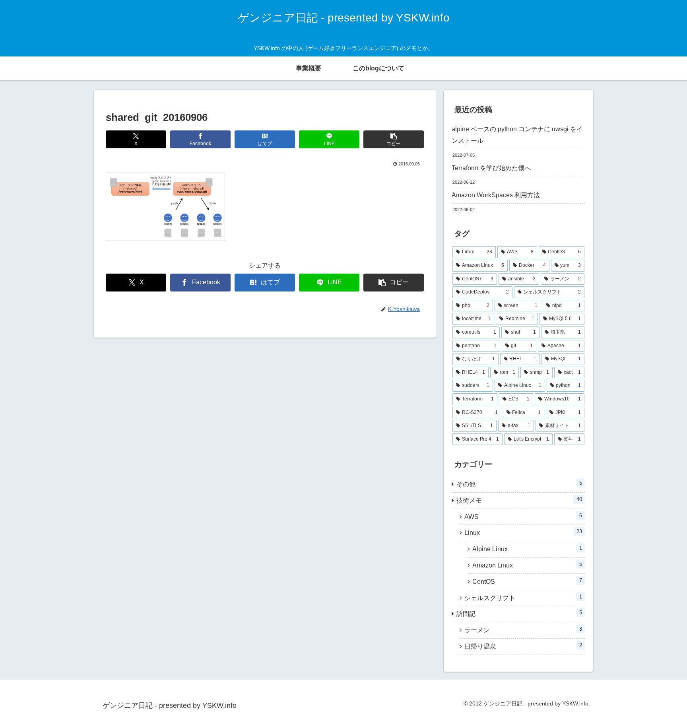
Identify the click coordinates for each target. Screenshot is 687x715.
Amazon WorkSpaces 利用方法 (496, 195)
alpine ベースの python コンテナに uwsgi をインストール (517, 135)
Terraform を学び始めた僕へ (491, 168)
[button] (393, 139)
